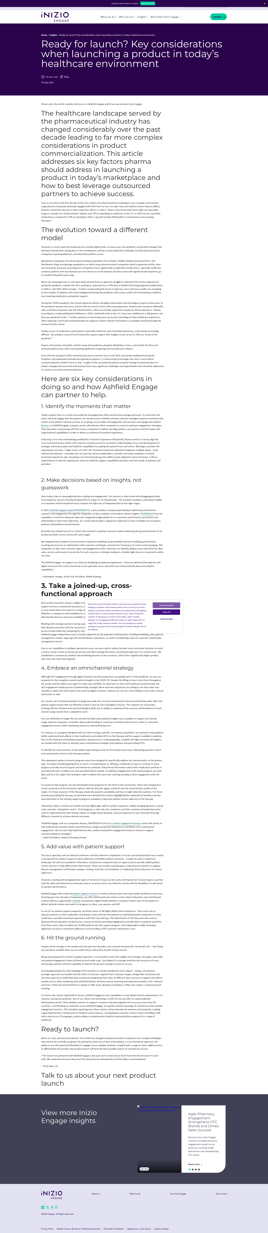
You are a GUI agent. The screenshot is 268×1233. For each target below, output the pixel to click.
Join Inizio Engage (178, 1193)
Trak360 (76, 900)
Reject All (166, 612)
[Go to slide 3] (196, 1169)
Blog (66, 76)
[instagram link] (56, 1208)
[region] (134, 616)
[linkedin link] (42, 1208)
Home (44, 34)
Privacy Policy (47, 1228)
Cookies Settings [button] (161, 1228)
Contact (217, 16)
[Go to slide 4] (199, 1169)
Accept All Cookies (166, 605)
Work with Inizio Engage (164, 16)
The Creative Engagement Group (123, 823)
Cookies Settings (166, 618)
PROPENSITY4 (147, 513)
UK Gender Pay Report (114, 1228)
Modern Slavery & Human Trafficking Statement (78, 1228)
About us (96, 1193)
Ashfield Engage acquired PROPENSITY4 (70, 510)
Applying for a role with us (139, 1228)
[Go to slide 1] (190, 1169)
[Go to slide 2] (193, 1169)
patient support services (85, 893)
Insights (141, 16)
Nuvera (45, 425)
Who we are (126, 16)
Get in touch (221, 1193)
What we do (107, 16)
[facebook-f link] (52, 1208)
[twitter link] (47, 1208)
